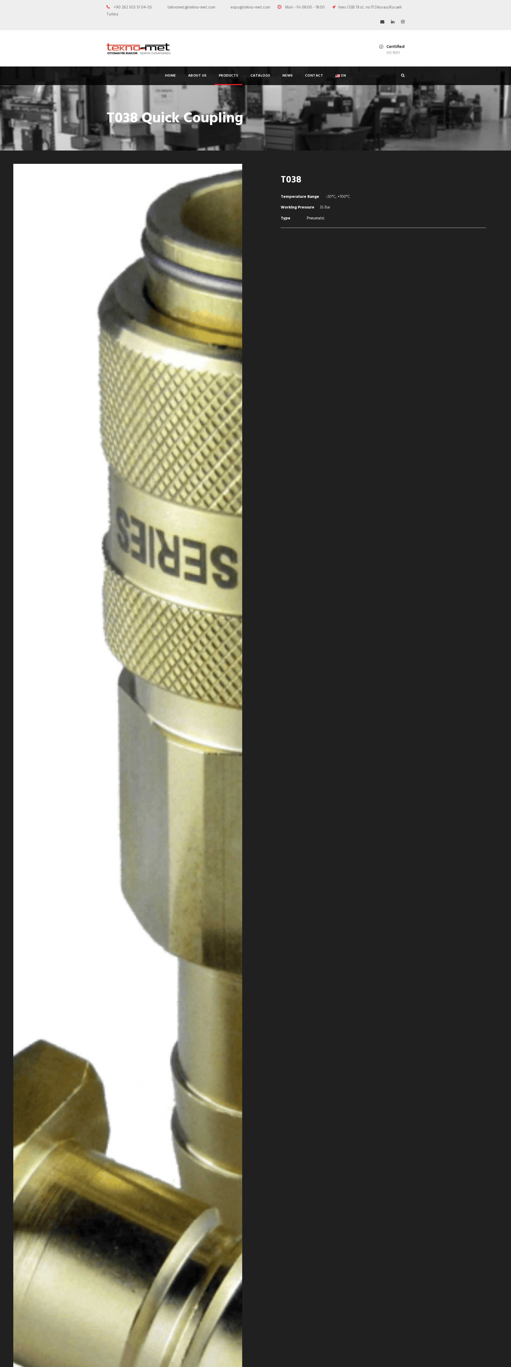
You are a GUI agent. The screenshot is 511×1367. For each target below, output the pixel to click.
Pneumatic (316, 218)
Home (170, 76)
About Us (197, 76)
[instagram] (403, 22)
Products (228, 76)
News (287, 76)
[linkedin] (392, 22)
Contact (314, 76)
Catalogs (260, 76)
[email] (382, 22)
